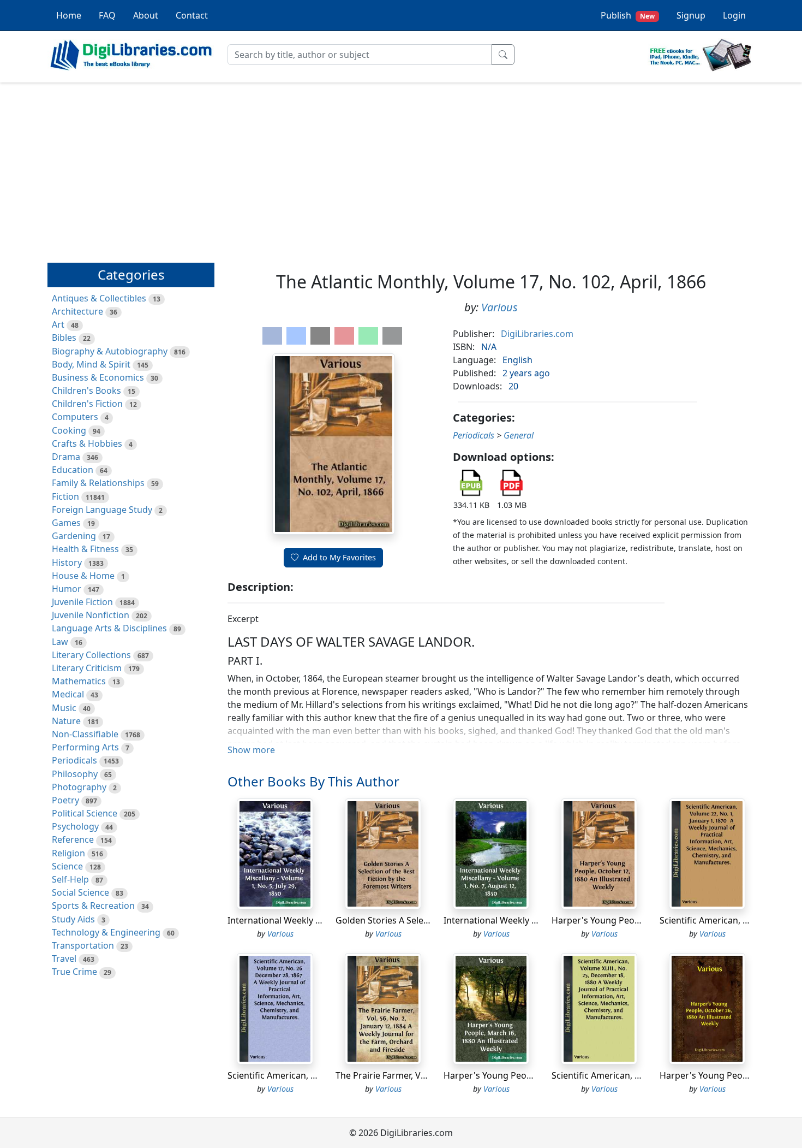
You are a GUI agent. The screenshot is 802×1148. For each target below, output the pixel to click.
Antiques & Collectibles (99, 298)
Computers (75, 417)
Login (734, 15)
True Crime (74, 972)
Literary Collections (91, 655)
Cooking (69, 430)
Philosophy (75, 774)
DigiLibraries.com (537, 334)
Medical (68, 694)
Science (67, 866)
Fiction (65, 496)
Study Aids (73, 919)
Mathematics (79, 681)
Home (68, 15)
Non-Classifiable (85, 734)
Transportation (83, 945)
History (67, 563)
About (145, 15)
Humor (66, 589)
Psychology (75, 826)
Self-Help (70, 879)
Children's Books (86, 390)
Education (72, 470)
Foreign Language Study (102, 510)
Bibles (64, 338)
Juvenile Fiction (82, 602)
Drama (66, 457)
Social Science (80, 892)
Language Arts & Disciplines (109, 628)
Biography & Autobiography (109, 351)
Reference (73, 839)
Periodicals (74, 760)
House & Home (83, 576)
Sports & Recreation (93, 906)
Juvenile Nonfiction (90, 615)
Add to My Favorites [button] (339, 557)
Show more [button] (251, 750)
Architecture (77, 311)
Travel (64, 958)
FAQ (107, 15)
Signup (691, 15)
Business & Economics (98, 377)
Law (60, 642)
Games (66, 523)
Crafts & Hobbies (87, 443)
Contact (192, 15)
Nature (66, 721)
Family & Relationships (98, 483)
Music (64, 708)
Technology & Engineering (106, 932)
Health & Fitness (85, 549)
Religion (68, 853)
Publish (628, 15)
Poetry (65, 800)
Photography (79, 787)
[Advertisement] (401, 167)
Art (58, 324)
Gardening (74, 536)
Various (499, 307)
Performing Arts (85, 747)
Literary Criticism (87, 668)
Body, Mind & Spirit (91, 364)
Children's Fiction (87, 404)
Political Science (84, 813)
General (519, 435)
